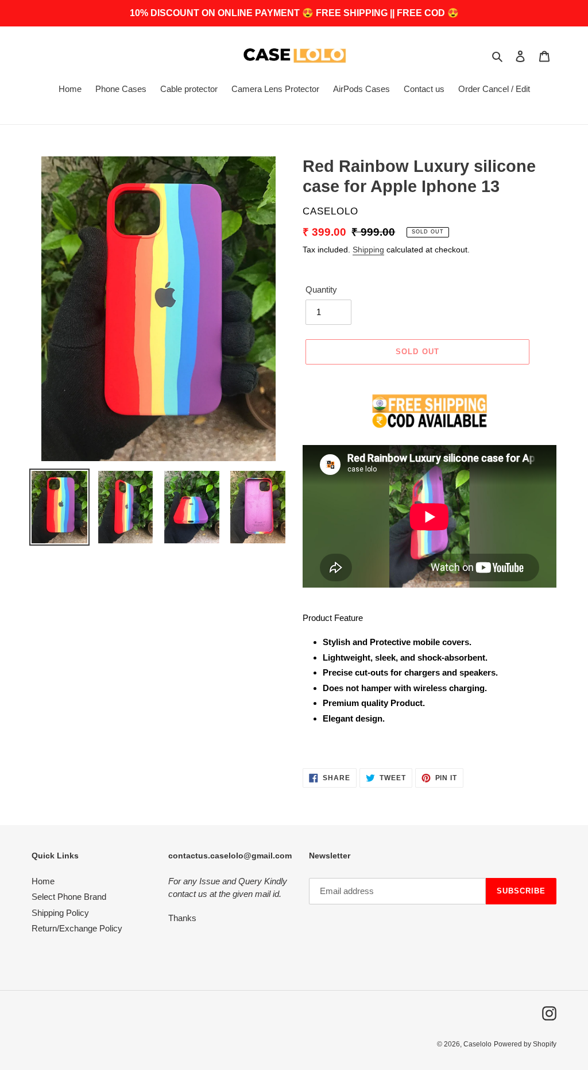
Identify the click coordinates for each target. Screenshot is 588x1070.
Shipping (368, 249)
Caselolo (477, 1044)
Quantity (321, 289)
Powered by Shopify (525, 1044)
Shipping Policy (60, 913)
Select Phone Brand (69, 897)
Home (43, 881)
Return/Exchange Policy (77, 928)
